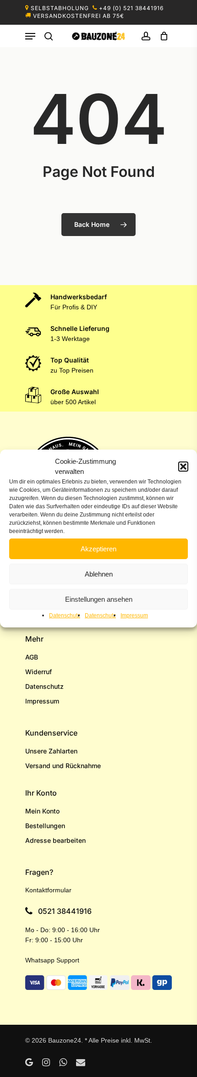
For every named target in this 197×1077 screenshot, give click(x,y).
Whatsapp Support (52, 960)
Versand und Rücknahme (63, 765)
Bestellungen (45, 826)
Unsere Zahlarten (51, 751)
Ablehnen (99, 574)
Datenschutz (64, 615)
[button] (183, 466)
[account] (145, 36)
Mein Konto (42, 811)
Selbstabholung (60, 8)
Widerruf (38, 672)
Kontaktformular (48, 890)
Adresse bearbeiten (55, 840)
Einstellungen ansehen (98, 599)
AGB (31, 657)
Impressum (134, 615)
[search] (48, 36)
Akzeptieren (98, 549)
